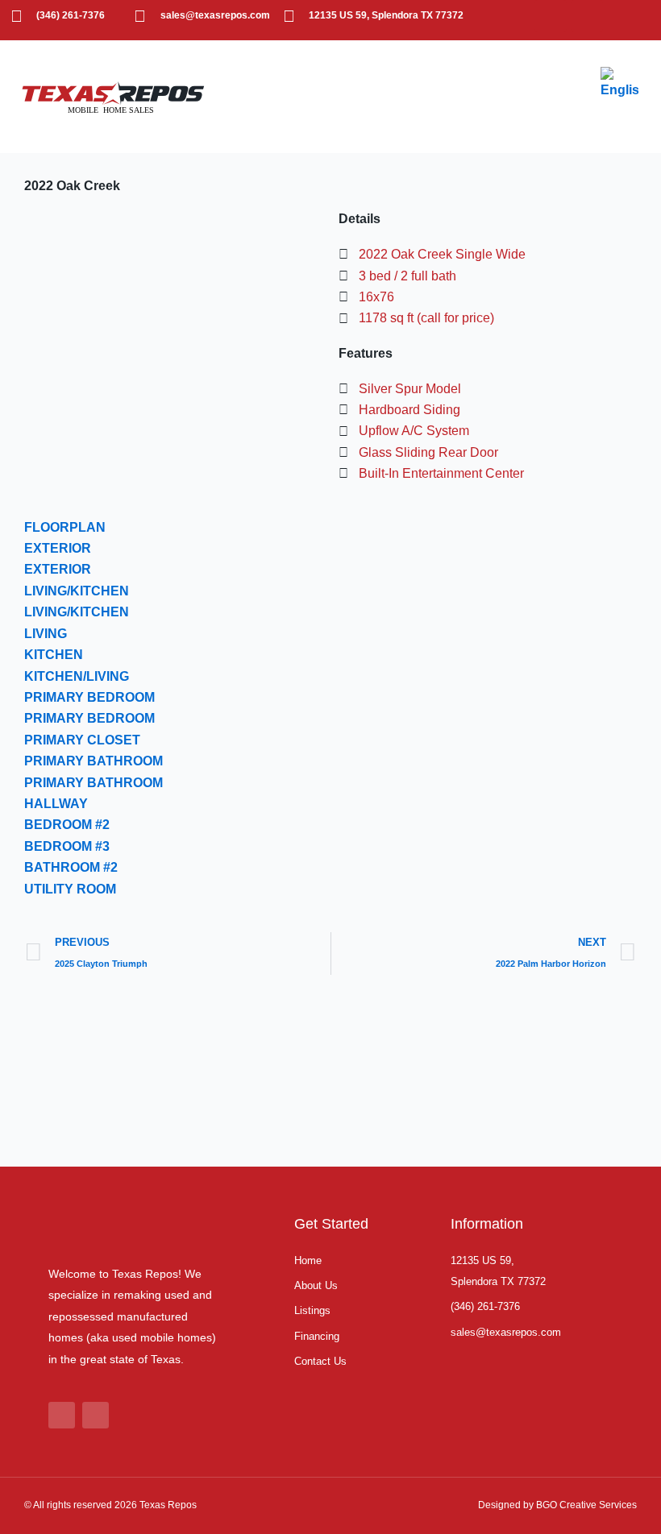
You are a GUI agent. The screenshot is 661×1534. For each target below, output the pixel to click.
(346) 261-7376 (70, 15)
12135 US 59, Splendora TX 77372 (386, 15)
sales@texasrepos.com (215, 15)
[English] (620, 82)
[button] (572, 96)
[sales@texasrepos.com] (140, 16)
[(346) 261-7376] (16, 16)
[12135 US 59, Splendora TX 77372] (289, 16)
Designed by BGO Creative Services (557, 1505)
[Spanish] (614, 112)
